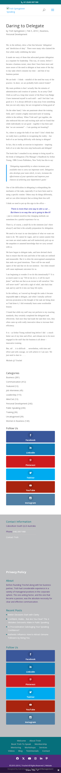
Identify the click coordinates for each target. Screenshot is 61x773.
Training (9, 412)
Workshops (30, 747)
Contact (46, 751)
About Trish (35, 740)
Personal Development (16, 34)
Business (44, 31)
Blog (20, 751)
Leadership (11, 394)
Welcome (21, 740)
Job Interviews (12, 390)
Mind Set (10, 399)
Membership (41, 744)
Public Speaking (13, 408)
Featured (10, 386)
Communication (13, 381)
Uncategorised (12, 416)
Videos (11, 751)
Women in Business (15, 421)
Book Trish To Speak (21, 744)
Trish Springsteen (17, 31)
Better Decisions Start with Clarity (23, 614)
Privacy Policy (16, 572)
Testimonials (32, 751)
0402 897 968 (19, 531)
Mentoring (16, 747)
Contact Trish (12, 537)
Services (43, 747)
